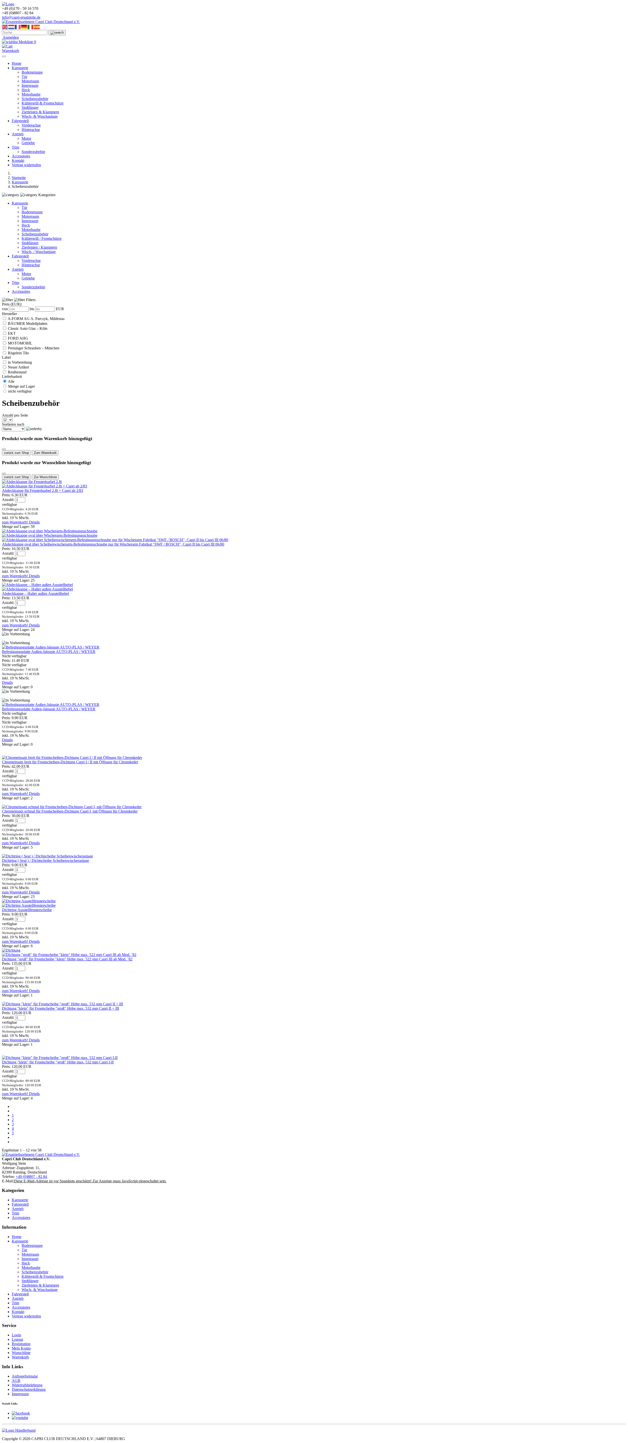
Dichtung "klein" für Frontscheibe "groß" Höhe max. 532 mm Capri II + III (60, 1008)
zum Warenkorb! (15, 522)
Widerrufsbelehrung (27, 1385)
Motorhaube (31, 94)
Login (16, 1335)
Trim (15, 147)
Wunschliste (21, 1353)
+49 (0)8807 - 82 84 (31, 1177)
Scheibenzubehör (35, 99)
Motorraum (30, 81)
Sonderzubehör (33, 152)
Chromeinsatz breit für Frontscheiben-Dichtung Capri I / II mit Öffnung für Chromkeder (70, 762)
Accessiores (21, 156)
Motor (26, 138)
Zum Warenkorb (45, 453)
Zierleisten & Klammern (40, 112)
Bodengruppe (32, 72)
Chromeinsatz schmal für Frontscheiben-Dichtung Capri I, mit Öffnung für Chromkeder (70, 811)
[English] (5, 27)
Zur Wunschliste (45, 477)
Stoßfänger (30, 107)
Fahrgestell (20, 121)
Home (16, 63)
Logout (17, 1339)
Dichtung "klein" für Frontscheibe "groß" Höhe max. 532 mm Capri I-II (58, 1062)
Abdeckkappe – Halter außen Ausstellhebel (35, 593)
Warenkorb (20, 1357)
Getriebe (28, 143)
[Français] (18, 27)
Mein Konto (21, 1348)
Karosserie (20, 68)
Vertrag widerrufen (26, 165)
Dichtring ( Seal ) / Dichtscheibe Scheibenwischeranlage (45, 860)
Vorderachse (31, 125)
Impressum (20, 1394)
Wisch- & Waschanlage (40, 116)
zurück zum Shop (16, 453)
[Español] (37, 27)
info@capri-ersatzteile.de (21, 17)
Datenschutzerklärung (29, 1389)
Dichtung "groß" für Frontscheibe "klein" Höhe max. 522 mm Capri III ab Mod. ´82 (67, 959)
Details (34, 522)
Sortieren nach (13, 424)
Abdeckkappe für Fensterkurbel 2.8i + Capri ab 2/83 (42, 490)
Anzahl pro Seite (15, 415)
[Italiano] (30, 27)
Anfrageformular (25, 1376)
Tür (24, 77)
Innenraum (30, 85)
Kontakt (18, 160)
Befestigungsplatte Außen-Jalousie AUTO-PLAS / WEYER (48, 652)
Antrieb (18, 134)
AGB (16, 1381)
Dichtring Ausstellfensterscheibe (27, 910)
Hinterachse (31, 130)
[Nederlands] (11, 27)
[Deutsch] (24, 27)
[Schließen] (4, 449)
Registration (21, 1344)
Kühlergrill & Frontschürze (43, 103)
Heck (26, 90)
